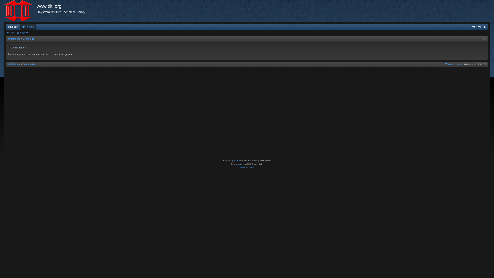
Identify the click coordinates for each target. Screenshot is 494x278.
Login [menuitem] (480, 27)
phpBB (237, 160)
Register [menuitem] (486, 27)
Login (11, 32)
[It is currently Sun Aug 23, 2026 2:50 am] (484, 39)
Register (24, 32)
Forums (30, 26)
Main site (13, 26)
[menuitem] (473, 27)
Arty (240, 164)
